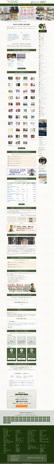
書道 (16, 436)
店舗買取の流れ (18, 450)
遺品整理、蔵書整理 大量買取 (32, 446)
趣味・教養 (5, 436)
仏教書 (41, 431)
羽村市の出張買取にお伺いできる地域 (13, 38)
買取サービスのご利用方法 (11, 39)
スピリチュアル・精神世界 (31, 435)
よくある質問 (17, 451)
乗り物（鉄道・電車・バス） (19, 440)
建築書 (41, 434)
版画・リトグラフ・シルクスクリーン (45, 438)
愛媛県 (5, 422)
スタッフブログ (42, 446)
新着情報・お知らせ (42, 451)
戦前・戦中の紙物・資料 (31, 440)
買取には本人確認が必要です (27, 39)
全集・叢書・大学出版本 (43, 435)
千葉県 (13, 417)
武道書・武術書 (18, 439)
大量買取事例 (42, 450)
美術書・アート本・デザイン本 (20, 438)
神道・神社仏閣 (6, 433)
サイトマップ (5, 451)
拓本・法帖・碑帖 (30, 436)
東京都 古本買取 (16, 21)
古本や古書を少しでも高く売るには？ (13, 35)
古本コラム (40, 140)
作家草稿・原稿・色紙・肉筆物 (44, 439)
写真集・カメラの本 (30, 438)
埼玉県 (9, 417)
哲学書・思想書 (18, 431)
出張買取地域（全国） (42, 149)
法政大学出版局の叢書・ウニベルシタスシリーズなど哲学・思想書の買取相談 (21, 61)
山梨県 (36, 417)
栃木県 (29, 417)
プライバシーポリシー (24, 369)
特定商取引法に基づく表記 (7, 450)
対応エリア (34, 4)
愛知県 (48, 417)
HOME (11, 4)
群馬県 (32, 417)
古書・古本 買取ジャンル (26, 34)
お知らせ (38, 4)
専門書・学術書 (6, 431)
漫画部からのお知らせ (42, 144)
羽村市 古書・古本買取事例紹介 (12, 34)
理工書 (17, 434)
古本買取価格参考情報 (26, 35)
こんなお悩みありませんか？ (27, 37)
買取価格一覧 (25, 4)
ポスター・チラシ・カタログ (19, 441)
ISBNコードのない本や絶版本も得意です (13, 36)
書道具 (5, 438)
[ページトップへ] (52, 462)
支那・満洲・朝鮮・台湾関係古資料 (8, 441)
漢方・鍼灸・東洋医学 (7, 435)
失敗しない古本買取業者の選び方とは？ (13, 37)
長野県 (44, 417)
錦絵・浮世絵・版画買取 (43, 430)
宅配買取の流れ (21, 358)
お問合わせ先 (41, 155)
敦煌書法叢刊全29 (9, 196)
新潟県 (40, 417)
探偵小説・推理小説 (6, 440)
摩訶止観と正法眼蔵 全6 (10, 198)
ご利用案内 (29, 4)
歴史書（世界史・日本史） (31, 433)
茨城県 (25, 417)
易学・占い (17, 435)
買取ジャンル (15, 4)
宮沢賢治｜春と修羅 (10, 189)
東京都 (5, 417)
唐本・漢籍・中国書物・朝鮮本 (32, 430)
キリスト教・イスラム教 (19, 433)
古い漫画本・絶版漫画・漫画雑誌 (44, 441)
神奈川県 (17, 417)
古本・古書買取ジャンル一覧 (7, 430)
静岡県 (21, 417)
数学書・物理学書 (30, 434)
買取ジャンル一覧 (41, 33)
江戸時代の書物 (18, 430)
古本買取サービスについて (26, 36)
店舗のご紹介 (42, 4)
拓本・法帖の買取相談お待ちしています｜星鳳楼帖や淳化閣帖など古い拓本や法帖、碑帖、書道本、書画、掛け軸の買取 (11, 62)
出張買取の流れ (11, 358)
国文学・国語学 (6, 434)
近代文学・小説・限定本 (31, 439)
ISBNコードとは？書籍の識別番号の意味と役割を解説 (29, 215)
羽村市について (25, 38)
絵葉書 (41, 440)
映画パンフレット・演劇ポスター (32, 441)
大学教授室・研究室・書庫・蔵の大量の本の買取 (33, 449)
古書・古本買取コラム (42, 147)
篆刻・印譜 (41, 436)
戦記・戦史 (41, 433)
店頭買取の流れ (31, 358)
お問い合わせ (10, 40)
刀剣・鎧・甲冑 (6, 439)
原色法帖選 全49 (9, 184)
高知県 (9, 422)
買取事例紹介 (20, 4)
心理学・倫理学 (30, 431)
